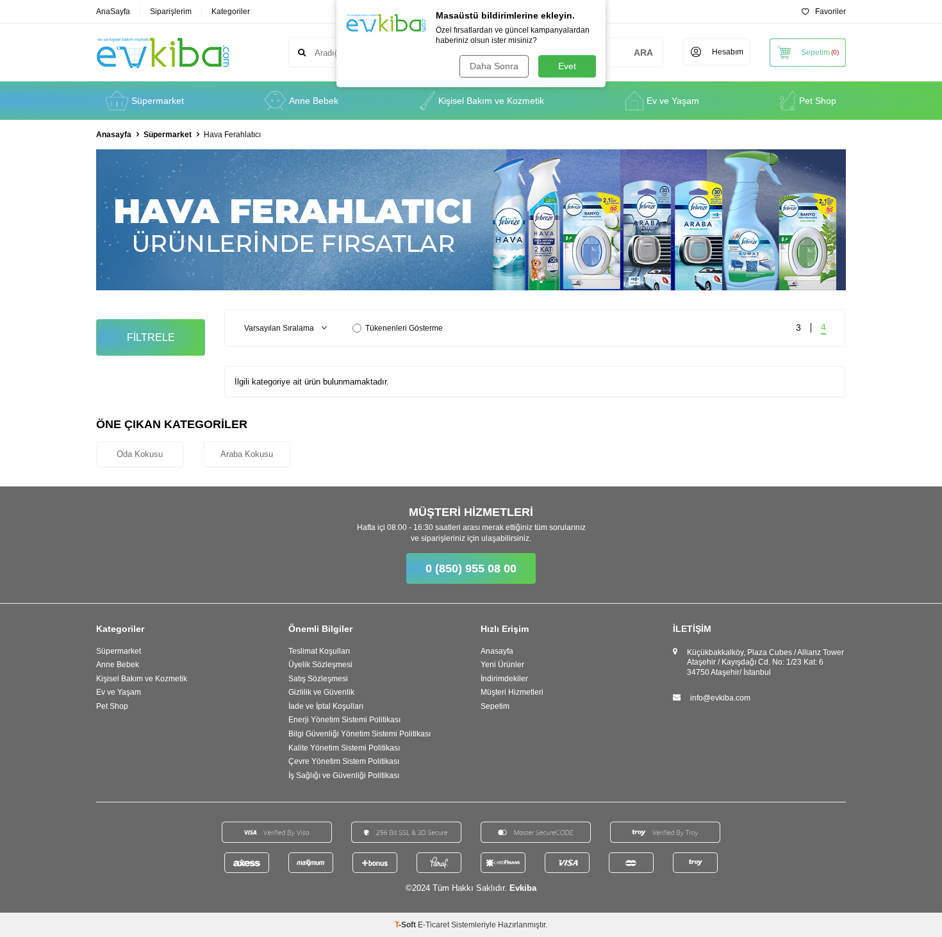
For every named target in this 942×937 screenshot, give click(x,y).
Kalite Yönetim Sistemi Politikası (344, 747)
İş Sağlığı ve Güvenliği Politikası (343, 775)
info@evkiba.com (720, 697)
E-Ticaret (433, 924)
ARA (643, 52)
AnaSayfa (113, 11)
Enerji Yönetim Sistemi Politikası (344, 719)
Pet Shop (817, 100)
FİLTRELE (151, 337)
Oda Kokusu (140, 454)
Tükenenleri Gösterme (404, 328)
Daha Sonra (494, 66)
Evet (567, 66)
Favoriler (830, 11)
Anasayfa (113, 134)
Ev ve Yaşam (673, 100)
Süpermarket (157, 100)
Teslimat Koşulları (319, 651)
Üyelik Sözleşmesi (320, 664)
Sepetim (495, 706)
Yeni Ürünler (502, 664)
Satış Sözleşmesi (318, 678)
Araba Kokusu (246, 454)
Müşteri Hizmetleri (512, 692)
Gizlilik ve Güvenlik (321, 692)
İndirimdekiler (504, 678)
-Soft (406, 924)
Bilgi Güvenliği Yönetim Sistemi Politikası (359, 733)
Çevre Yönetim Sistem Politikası (343, 761)
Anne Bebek (313, 100)
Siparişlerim (171, 11)
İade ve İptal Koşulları (325, 706)
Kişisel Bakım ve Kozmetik (491, 100)
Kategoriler (230, 11)
